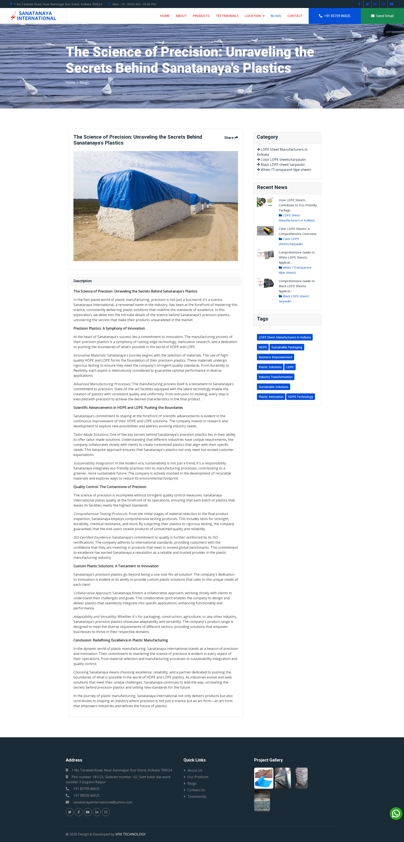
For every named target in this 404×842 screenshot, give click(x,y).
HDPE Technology (300, 397)
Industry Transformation (275, 377)
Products (201, 15)
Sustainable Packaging (286, 347)
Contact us (196, 790)
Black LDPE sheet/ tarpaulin (282, 164)
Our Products (198, 777)
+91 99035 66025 (86, 795)
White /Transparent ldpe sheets (285, 169)
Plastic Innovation (271, 397)
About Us (194, 770)
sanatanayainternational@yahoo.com (102, 802)
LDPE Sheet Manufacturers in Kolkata (285, 337)
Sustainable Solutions (273, 387)
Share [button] (229, 138)
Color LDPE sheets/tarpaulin (283, 159)
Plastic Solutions (270, 367)
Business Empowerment (275, 357)
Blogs (276, 15)
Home (164, 15)
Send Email (384, 15)
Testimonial (196, 796)
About (181, 15)
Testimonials (227, 15)
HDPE (263, 347)
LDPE (290, 367)
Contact (294, 15)
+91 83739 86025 (336, 15)
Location (253, 15)
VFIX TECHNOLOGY (130, 834)
